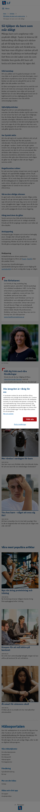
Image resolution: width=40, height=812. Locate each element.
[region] (20, 406)
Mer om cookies (8, 414)
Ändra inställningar (20, 424)
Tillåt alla (30, 419)
